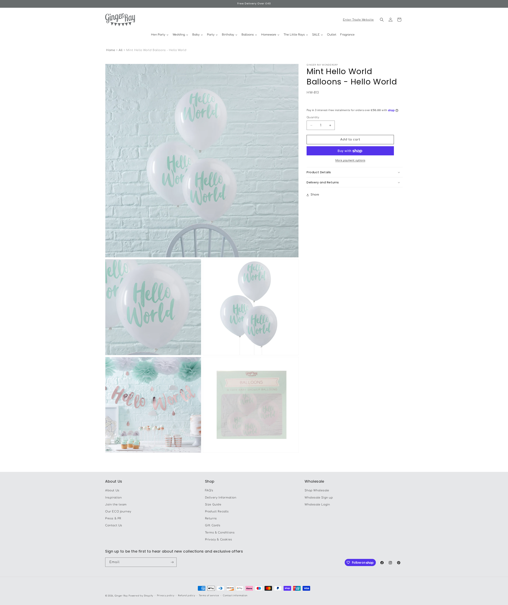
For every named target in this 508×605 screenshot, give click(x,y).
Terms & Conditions (220, 532)
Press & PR (113, 518)
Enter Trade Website (358, 19)
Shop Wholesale (317, 490)
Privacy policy (165, 595)
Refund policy (186, 595)
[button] (381, 19)
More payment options (350, 160)
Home (110, 50)
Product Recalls (217, 511)
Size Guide (213, 504)
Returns (211, 518)
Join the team (116, 504)
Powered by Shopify (141, 595)
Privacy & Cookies (218, 539)
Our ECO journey (118, 511)
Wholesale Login (317, 504)
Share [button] (315, 194)
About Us (112, 490)
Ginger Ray (121, 595)
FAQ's (209, 490)
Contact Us (113, 525)
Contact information (235, 595)
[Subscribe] (172, 562)
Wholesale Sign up (319, 497)
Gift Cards (212, 525)
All (121, 50)
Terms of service (209, 595)
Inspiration (113, 497)
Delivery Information (220, 497)
